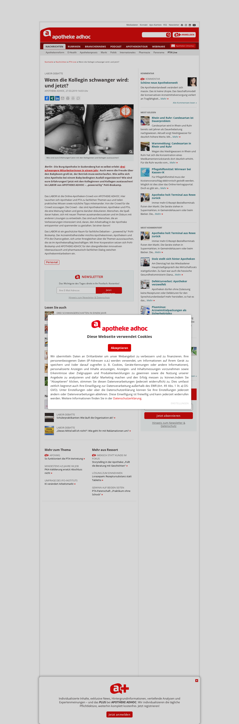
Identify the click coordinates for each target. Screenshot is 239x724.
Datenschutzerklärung (127, 398)
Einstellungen (180, 403)
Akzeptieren (119, 348)
